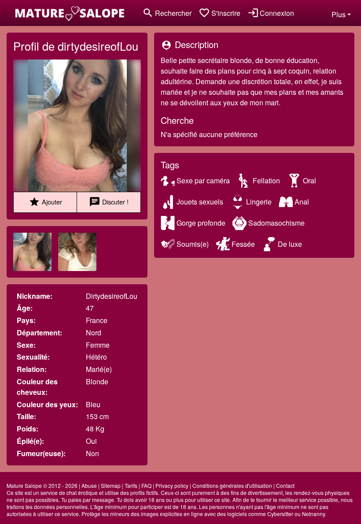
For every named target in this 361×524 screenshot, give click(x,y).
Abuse (89, 485)
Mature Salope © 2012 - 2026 (42, 485)
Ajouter (45, 202)
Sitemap (111, 485)
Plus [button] (339, 14)
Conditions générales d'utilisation (232, 485)
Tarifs (131, 485)
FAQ (146, 485)
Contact (285, 485)
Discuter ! (109, 202)
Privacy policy (171, 485)
